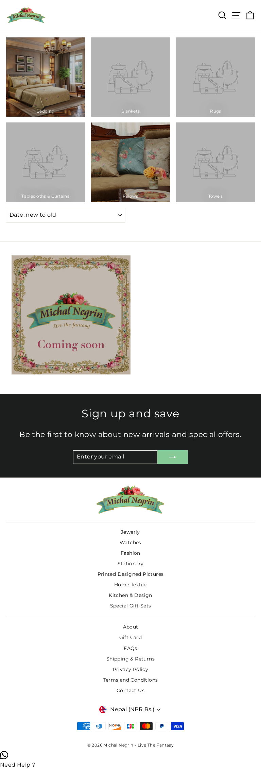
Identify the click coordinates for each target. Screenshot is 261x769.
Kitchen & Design (130, 595)
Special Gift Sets (130, 606)
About (130, 627)
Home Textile (130, 585)
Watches (130, 542)
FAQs (130, 648)
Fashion (130, 553)
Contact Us (130, 690)
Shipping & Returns (130, 659)
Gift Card (130, 637)
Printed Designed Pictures (131, 574)
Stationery (131, 564)
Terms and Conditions (130, 680)
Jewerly (130, 532)
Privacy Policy (131, 669)
